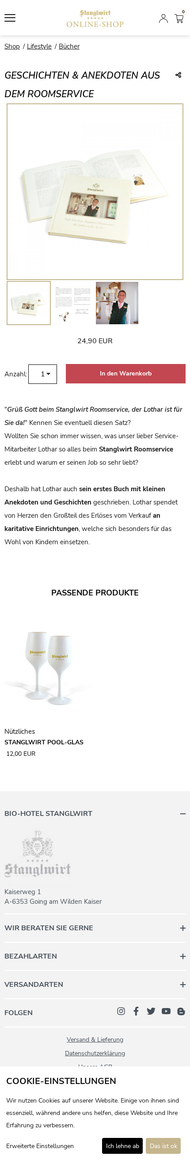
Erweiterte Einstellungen (40, 1146)
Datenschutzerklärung (95, 1053)
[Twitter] (151, 1010)
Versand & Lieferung (95, 1039)
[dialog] (95, 1113)
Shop (12, 46)
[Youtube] (166, 1010)
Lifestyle (39, 46)
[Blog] (181, 1010)
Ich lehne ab (122, 1146)
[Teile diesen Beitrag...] (178, 75)
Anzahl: (15, 374)
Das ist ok (163, 1146)
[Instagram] (121, 1010)
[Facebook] (136, 1010)
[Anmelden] (163, 17)
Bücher (69, 46)
